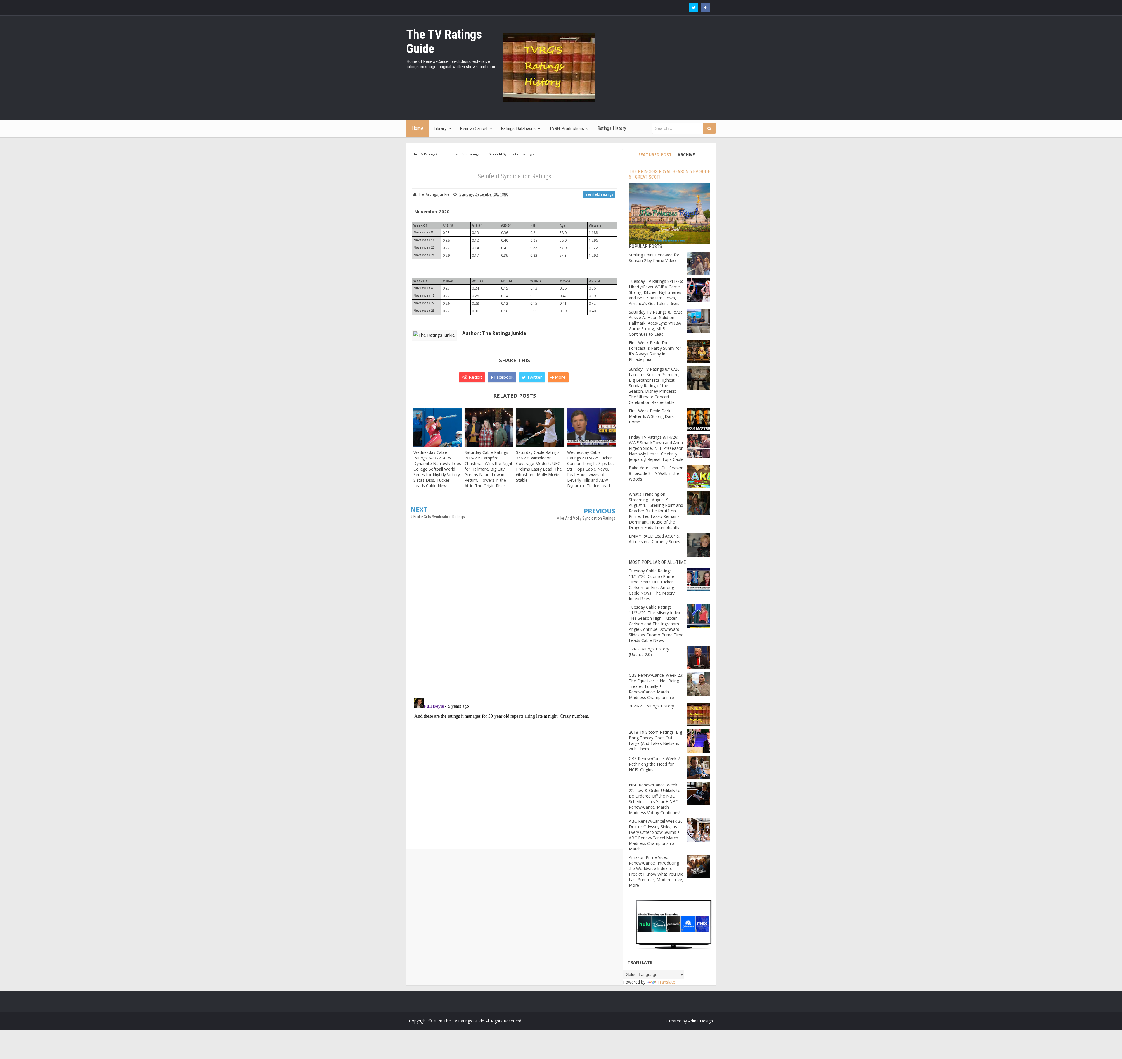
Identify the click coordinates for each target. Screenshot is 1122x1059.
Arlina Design (700, 1021)
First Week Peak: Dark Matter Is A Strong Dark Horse (651, 416)
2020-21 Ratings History (651, 706)
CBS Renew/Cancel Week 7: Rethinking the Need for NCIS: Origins (655, 764)
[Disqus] (514, 615)
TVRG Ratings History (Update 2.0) (649, 651)
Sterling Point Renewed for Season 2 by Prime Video (654, 257)
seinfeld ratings (599, 194)
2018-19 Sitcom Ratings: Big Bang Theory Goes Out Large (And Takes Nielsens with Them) (655, 740)
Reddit (475, 377)
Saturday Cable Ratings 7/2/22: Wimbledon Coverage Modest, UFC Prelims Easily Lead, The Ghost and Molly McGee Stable (539, 466)
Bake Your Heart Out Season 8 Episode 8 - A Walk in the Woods (656, 473)
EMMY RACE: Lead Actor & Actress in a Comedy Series (654, 538)
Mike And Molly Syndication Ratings (586, 518)
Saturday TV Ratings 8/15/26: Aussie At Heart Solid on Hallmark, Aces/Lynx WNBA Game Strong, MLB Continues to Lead (656, 323)
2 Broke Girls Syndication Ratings (438, 516)
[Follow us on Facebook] (705, 7)
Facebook (503, 377)
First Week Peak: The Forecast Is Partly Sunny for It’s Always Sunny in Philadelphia (655, 351)
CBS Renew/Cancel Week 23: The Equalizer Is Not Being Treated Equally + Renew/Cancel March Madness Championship (656, 686)
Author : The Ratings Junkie (494, 333)
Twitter (534, 377)
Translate (666, 982)
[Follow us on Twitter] (693, 7)
